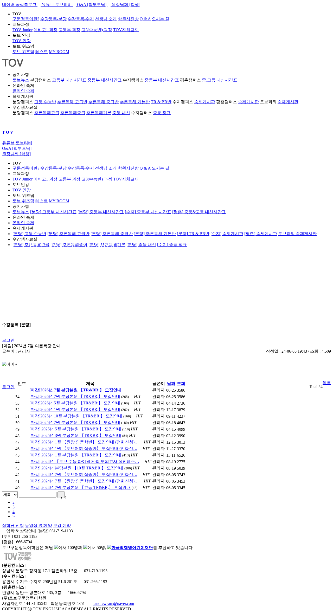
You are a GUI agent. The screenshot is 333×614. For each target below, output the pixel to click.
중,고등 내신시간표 (219, 80)
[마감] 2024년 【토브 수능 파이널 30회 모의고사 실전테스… (84, 461)
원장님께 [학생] (125, 4)
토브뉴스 (20, 80)
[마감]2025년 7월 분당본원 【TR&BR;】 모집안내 (74, 422)
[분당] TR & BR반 (193, 233)
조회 (181, 383)
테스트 (41, 51)
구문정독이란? (25, 19)
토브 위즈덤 (23, 51)
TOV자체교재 (126, 30)
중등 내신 (121, 113)
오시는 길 (160, 19)
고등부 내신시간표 (69, 80)
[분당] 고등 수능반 (29, 233)
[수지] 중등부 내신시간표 (148, 212)
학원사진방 (128, 19)
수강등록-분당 (53, 19)
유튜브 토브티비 (57, 4)
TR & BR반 (161, 102)
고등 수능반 (45, 102)
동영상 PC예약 (38, 525)
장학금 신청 (13, 525)
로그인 (8, 340)
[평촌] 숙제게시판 (260, 233)
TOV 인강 (21, 40)
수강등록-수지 (81, 19)
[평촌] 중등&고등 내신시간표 (199, 212)
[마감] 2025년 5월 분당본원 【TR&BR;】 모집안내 (75, 429)
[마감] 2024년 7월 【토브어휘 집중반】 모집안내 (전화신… (83, 474)
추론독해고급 (46, 113)
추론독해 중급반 (103, 102)
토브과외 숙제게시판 (297, 233)
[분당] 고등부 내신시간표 (53, 212)
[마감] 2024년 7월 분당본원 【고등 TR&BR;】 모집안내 (80, 487)
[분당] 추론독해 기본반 (155, 233)
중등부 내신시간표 (104, 80)
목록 (327, 382)
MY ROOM (59, 51)
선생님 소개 (106, 19)
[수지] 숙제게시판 (226, 233)
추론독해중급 (72, 113)
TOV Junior (22, 30)
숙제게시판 (204, 102)
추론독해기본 (98, 113)
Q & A (145, 19)
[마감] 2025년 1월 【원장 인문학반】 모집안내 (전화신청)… (84, 442)
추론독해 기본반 (135, 102)
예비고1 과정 (45, 30)
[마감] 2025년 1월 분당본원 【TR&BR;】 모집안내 (75, 455)
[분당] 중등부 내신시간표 (101, 212)
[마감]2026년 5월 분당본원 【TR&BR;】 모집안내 (74, 403)
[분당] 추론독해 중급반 (112, 233)
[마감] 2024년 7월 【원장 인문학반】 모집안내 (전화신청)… (84, 481)
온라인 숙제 (23, 91)
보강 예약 (62, 525)
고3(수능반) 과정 (96, 30)
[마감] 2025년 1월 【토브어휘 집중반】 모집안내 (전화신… (83, 448)
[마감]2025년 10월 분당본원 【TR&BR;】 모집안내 (75, 416)
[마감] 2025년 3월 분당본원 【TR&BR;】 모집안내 (75, 435)
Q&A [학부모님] (91, 4)
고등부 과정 (69, 30)
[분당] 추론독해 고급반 (68, 233)
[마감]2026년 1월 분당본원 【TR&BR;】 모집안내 (74, 409)
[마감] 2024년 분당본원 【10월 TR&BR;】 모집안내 (76, 468)
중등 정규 (162, 113)
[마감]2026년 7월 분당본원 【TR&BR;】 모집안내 (74, 396)
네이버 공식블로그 (19, 4)
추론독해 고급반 (72, 102)
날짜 (171, 383)
